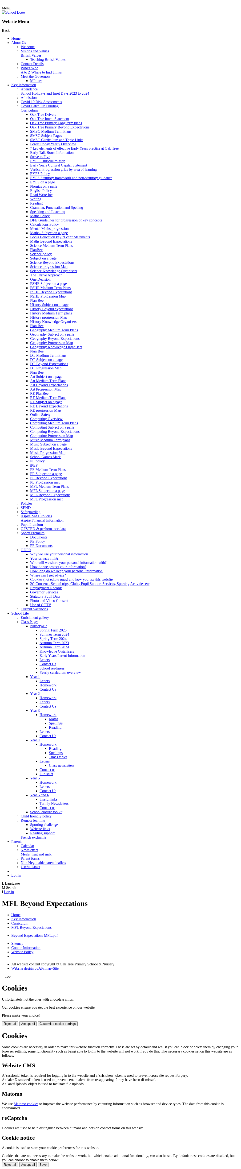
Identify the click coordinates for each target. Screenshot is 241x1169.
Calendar (27, 846)
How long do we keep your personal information (66, 571)
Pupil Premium (32, 524)
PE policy (37, 461)
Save (43, 1164)
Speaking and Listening (47, 212)
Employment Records (46, 588)
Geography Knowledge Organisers (56, 347)
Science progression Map (49, 267)
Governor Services (44, 592)
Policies (26, 503)
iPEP (34, 465)
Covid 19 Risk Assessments (41, 102)
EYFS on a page (42, 182)
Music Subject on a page (48, 444)
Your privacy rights (44, 558)
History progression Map (48, 317)
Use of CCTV (40, 605)
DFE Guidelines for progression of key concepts (66, 220)
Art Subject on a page (46, 377)
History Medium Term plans (51, 313)
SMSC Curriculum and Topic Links (56, 140)
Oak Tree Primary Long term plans (56, 123)
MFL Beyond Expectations (50, 495)
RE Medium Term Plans (48, 398)
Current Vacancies (34, 609)
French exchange (33, 837)
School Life (20, 613)
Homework (48, 685)
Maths (53, 719)
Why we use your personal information (59, 554)
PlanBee (36, 250)
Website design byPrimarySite (35, 968)
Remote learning (33, 820)
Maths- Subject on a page (49, 233)
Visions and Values (35, 51)
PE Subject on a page (46, 474)
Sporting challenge (44, 825)
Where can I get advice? (48, 575)
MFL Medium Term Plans (49, 486)
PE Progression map (45, 482)
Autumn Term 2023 (54, 643)
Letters (45, 660)
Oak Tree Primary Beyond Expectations (59, 127)
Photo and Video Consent (49, 601)
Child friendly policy (36, 816)
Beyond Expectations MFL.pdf (34, 935)
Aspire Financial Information (42, 520)
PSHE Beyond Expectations (51, 292)
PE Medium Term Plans (48, 470)
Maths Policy (40, 216)
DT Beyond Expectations (49, 364)
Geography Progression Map (51, 343)
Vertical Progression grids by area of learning (63, 169)
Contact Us (48, 664)
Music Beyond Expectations (51, 448)
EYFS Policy (40, 174)
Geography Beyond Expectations (55, 339)
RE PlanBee (39, 393)
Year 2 (35, 694)
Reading (36, 203)
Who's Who (29, 68)
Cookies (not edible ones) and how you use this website (71, 579)
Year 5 (35, 778)
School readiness (52, 668)
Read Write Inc (41, 195)
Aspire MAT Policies (36, 516)
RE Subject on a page (46, 402)
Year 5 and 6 (39, 795)
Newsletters (29, 850)
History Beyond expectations (51, 309)
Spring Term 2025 (53, 630)
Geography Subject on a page (52, 334)
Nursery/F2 (38, 626)
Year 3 (35, 710)
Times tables (58, 757)
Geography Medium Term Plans (54, 330)
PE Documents (41, 546)
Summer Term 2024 (54, 634)
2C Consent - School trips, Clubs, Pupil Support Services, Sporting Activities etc (89, 584)
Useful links (48, 799)
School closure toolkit (46, 812)
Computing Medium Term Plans (54, 423)
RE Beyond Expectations (49, 406)
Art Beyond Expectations (49, 385)
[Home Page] (13, 12)
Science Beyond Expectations (52, 262)
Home (15, 38)
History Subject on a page (49, 305)
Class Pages (29, 622)
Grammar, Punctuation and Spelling (56, 207)
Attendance (29, 89)
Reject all (10, 1024)
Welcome (28, 47)
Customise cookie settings (58, 1024)
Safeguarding (30, 512)
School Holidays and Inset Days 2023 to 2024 (55, 93)
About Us (18, 43)
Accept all (28, 1024)
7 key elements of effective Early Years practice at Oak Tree (74, 148)
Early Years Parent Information (62, 656)
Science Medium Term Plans (51, 246)
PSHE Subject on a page (48, 284)
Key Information (23, 85)
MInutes (36, 81)
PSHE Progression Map (48, 296)
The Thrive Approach (46, 275)
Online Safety (40, 415)
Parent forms (30, 858)
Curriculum (29, 110)
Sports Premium (32, 533)
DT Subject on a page (46, 360)
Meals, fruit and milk (36, 854)
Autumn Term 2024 (54, 647)
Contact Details (32, 64)
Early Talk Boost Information (52, 153)
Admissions (29, 98)
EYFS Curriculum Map (47, 161)
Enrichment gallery (35, 617)
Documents (38, 537)
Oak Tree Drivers (43, 114)
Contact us (47, 770)
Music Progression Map (47, 453)
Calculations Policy (44, 224)
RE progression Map (45, 410)
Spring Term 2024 (53, 639)
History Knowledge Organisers (53, 322)
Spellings (56, 723)
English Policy (41, 191)
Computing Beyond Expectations (55, 432)
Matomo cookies (26, 1104)
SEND (26, 508)
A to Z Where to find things (41, 72)
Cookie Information (25, 948)
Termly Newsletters (54, 803)
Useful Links (30, 867)
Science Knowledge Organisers (53, 271)
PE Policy (37, 541)
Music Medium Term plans (50, 440)
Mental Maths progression (49, 229)
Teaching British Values (47, 60)
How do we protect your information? (58, 567)
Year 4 (35, 740)
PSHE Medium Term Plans (50, 288)
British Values (31, 55)
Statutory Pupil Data (45, 596)
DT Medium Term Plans (48, 355)
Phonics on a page (43, 186)
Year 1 (35, 677)
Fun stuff (46, 774)
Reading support (42, 833)
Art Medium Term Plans (48, 381)
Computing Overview (46, 419)
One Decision (40, 279)
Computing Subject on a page (52, 427)
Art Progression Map (45, 389)
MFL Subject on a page (47, 491)
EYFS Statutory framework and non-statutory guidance (71, 178)
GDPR (26, 550)
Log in (16, 875)
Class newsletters (61, 765)
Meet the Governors (35, 76)
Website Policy (22, 952)
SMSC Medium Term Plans (50, 131)
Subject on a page (43, 258)
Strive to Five (40, 157)
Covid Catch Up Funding (40, 106)
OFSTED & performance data (43, 529)
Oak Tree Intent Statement (49, 119)
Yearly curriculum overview (60, 672)
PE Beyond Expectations (48, 478)
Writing (35, 199)
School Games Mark (45, 457)
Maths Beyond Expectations (51, 241)
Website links (40, 829)
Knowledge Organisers (57, 651)
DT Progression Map (45, 368)
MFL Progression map (46, 499)
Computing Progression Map (51, 436)
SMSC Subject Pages (46, 136)
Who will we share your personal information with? (68, 563)
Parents (16, 842)
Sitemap (17, 943)
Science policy (41, 254)
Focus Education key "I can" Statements (60, 237)
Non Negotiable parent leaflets (43, 863)
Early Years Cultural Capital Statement (58, 165)
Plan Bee (37, 300)
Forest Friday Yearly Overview (53, 144)
